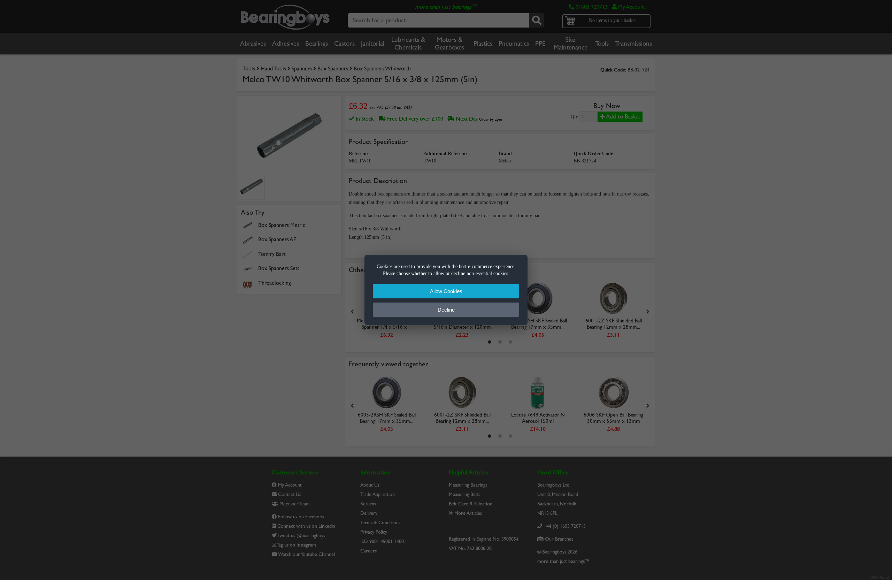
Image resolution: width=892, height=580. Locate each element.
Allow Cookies (446, 291)
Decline (446, 310)
